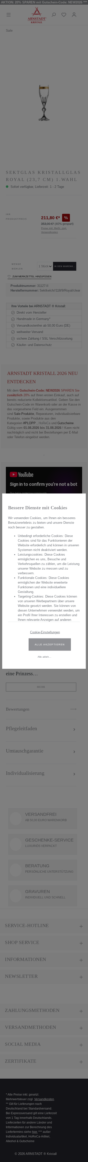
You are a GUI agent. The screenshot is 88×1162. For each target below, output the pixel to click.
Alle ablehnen (45, 656)
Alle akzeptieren (50, 644)
